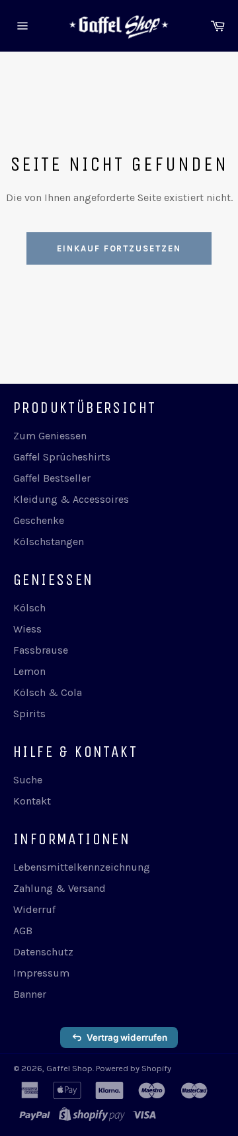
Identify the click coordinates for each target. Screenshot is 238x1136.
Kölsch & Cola (47, 692)
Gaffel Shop (69, 1068)
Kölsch (29, 607)
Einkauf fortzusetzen (119, 248)
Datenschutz (43, 951)
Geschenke (38, 520)
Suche (27, 779)
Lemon (29, 671)
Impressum (41, 973)
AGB (22, 930)
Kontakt (32, 801)
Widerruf (34, 909)
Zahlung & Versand (59, 888)
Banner (29, 994)
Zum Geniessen (50, 435)
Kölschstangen (48, 541)
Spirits (29, 713)
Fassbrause (40, 650)
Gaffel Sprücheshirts (61, 457)
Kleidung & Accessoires (71, 499)
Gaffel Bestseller (52, 478)
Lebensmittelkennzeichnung (81, 867)
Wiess (27, 629)
